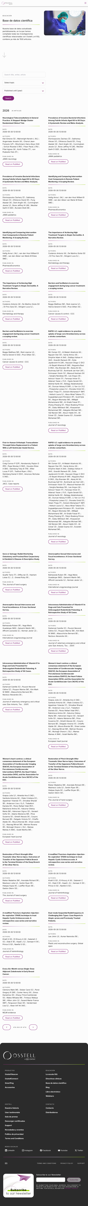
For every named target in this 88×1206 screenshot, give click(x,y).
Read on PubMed (12, 164)
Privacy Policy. (71, 1188)
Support (8, 1125)
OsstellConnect (11, 1079)
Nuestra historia (12, 1108)
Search (8, 98)
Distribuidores (52, 1112)
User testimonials (12, 1112)
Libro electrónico (53, 1092)
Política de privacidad (14, 1134)
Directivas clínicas (53, 1079)
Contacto (50, 1108)
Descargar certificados (15, 1121)
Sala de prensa (11, 1117)
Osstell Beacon (11, 1074)
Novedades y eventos (14, 1130)
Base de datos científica (56, 1083)
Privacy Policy (67, 1163)
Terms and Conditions (14, 1138)
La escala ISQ (51, 1074)
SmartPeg (9, 1083)
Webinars (50, 1096)
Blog (47, 1087)
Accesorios (10, 1087)
